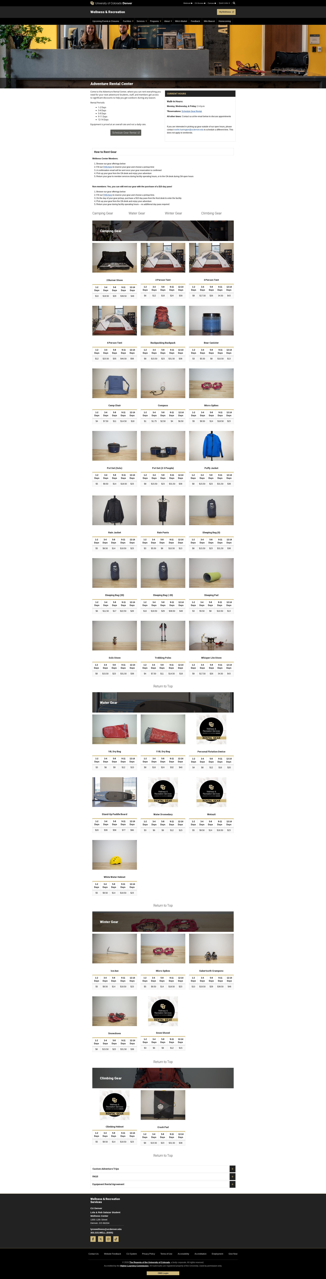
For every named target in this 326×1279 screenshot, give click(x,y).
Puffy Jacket (211, 468)
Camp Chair (114, 405)
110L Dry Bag (163, 751)
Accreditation (200, 1254)
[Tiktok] (116, 1243)
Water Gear (137, 213)
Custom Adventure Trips (105, 1168)
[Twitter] (101, 1243)
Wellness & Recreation (107, 12)
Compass (163, 405)
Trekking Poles (163, 657)
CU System (131, 1254)
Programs (154, 21)
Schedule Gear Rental (192, 111)
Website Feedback (112, 1254)
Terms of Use (166, 1254)
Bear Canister (211, 342)
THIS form (107, 167)
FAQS (95, 1176)
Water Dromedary (163, 814)
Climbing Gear (211, 213)
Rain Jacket (114, 532)
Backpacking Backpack (163, 342)
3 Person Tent (211, 280)
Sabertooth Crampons (211, 970)
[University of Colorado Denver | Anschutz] (111, 3)
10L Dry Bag (114, 751)
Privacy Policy (148, 1254)
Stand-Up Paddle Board (114, 814)
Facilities (127, 21)
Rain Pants (163, 532)
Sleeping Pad (211, 595)
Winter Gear (173, 213)
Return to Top (163, 686)
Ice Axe (114, 970)
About (167, 21)
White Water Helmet (114, 877)
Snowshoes (114, 1033)
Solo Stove (114, 657)
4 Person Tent (114, 342)
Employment (217, 1254)
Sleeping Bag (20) (114, 595)
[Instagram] (109, 1243)
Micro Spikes (211, 405)
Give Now (233, 1254)
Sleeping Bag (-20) (163, 595)
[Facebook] (94, 1243)
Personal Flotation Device (211, 751)
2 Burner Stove (114, 280)
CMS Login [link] (163, 1273)
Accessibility (183, 1254)
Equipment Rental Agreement (108, 1184)
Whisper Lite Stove (211, 657)
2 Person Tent (163, 280)
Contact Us (94, 1254)
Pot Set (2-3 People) (163, 468)
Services (141, 21)
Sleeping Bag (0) (211, 532)
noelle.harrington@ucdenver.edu (188, 130)
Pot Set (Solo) (114, 468)
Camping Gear (102, 213)
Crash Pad (163, 1127)
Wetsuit (211, 814)
